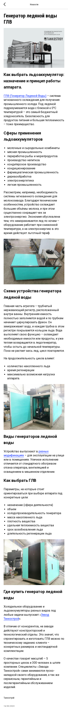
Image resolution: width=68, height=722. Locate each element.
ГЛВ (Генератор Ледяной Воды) (25, 96)
